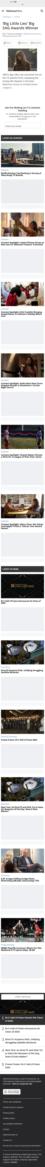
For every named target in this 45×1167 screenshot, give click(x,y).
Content (17, 17)
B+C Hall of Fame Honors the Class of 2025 (24, 1019)
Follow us (24, 43)
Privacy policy (8, 1113)
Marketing (7, 17)
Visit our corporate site (22, 1084)
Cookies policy (9, 1118)
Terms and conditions (12, 1102)
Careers (6, 1129)
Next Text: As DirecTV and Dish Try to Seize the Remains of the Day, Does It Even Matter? (24, 1053)
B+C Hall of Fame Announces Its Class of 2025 (22, 1030)
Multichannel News (32, 34)
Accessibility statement (12, 1124)
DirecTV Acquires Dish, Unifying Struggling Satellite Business (22, 1041)
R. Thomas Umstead (13, 34)
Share (9, 43)
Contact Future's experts (13, 1107)
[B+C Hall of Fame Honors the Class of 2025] (22, 1012)
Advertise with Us (10, 1135)
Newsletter (37, 43)
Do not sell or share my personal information (22, 1145)
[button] (3, 11)
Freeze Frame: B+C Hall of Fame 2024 (22, 1066)
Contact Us (7, 1140)
